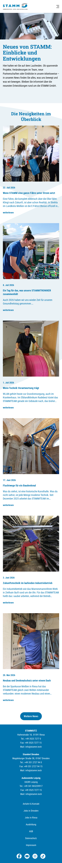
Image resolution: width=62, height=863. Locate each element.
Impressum (31, 845)
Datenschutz (31, 838)
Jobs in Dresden (31, 810)
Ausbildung (31, 824)
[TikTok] (42, 856)
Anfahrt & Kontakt (31, 803)
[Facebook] (19, 856)
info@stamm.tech (33, 746)
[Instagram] (34, 856)
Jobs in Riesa (31, 817)
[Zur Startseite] (15, 6)
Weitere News (31, 716)
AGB (31, 831)
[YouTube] (27, 856)
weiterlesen (8, 212)
